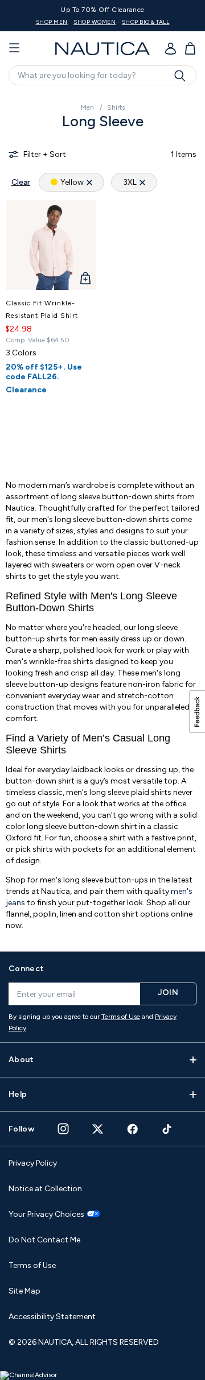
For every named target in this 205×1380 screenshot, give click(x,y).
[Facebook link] (132, 1129)
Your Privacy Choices (46, 1214)
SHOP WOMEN (94, 22)
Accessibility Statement (52, 1316)
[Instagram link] (63, 1128)
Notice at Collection (45, 1188)
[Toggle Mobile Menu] (14, 48)
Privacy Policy (33, 1163)
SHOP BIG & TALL (146, 22)
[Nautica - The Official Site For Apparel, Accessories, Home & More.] (102, 49)
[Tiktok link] (167, 1129)
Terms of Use (120, 1017)
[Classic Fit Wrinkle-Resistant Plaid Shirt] (51, 245)
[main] (102, 516)
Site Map (24, 1291)
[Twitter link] (98, 1129)
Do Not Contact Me (44, 1240)
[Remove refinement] (89, 182)
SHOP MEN (52, 22)
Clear (20, 182)
